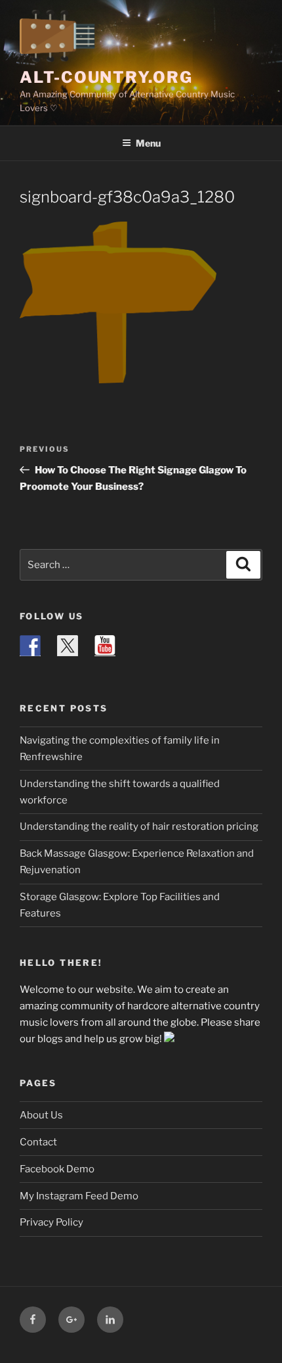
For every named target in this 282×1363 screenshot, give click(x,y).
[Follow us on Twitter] (67, 645)
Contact (38, 1142)
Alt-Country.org (106, 77)
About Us (41, 1115)
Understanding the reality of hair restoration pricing (139, 826)
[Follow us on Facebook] (30, 645)
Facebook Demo (57, 1169)
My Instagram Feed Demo (79, 1196)
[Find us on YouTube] (104, 645)
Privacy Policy (51, 1222)
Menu (148, 143)
